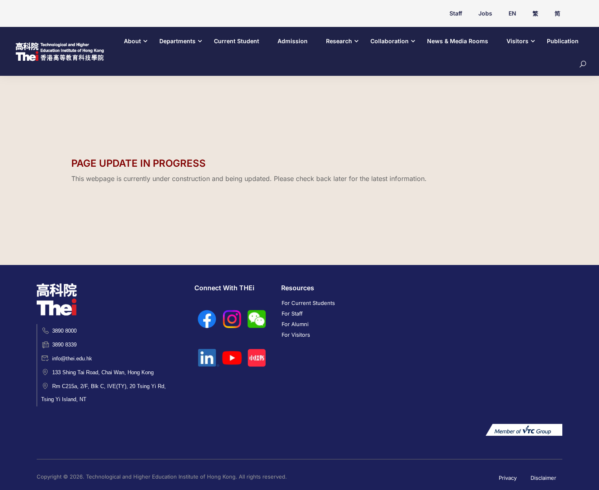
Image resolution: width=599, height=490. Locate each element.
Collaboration (389, 41)
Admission (292, 41)
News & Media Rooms (457, 41)
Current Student (236, 41)
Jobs (485, 13)
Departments (177, 41)
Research (339, 41)
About (132, 41)
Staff (455, 13)
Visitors (518, 41)
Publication (563, 41)
